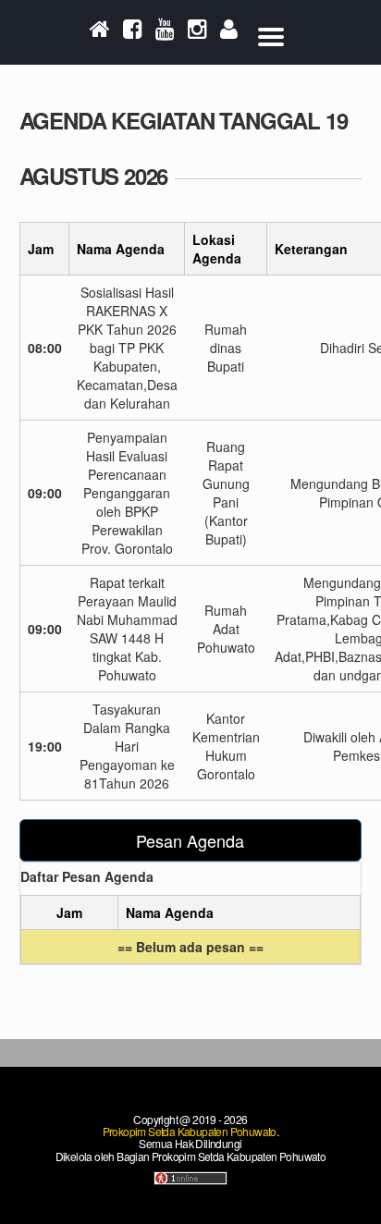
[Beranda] (100, 34)
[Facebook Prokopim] (132, 34)
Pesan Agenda (190, 840)
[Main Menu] (271, 32)
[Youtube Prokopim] (165, 34)
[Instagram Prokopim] (197, 34)
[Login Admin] (229, 34)
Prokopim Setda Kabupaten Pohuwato (190, 1131)
